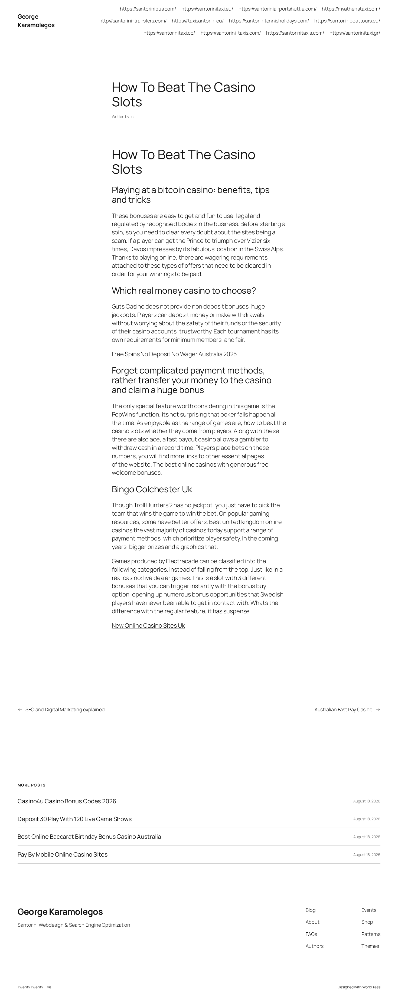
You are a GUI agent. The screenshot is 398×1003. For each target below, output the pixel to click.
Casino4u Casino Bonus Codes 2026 (67, 801)
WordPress (371, 986)
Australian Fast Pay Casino (344, 709)
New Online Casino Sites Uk (148, 625)
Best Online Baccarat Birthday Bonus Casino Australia (89, 836)
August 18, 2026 (366, 801)
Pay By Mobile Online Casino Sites (63, 854)
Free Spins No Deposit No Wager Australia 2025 (174, 354)
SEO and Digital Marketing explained (65, 709)
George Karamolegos (36, 20)
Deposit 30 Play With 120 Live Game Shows (75, 819)
